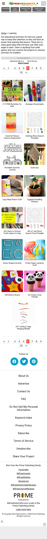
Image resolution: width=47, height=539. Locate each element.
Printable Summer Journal (12, 169)
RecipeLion (23, 481)
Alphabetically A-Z (17, 61)
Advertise (23, 383)
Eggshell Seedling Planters (34, 201)
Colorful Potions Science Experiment (12, 137)
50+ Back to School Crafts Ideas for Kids (12, 232)
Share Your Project (23, 456)
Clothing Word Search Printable (34, 137)
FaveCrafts (24, 469)
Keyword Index (23, 417)
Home (4, 33)
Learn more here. (23, 509)
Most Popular (23, 63)
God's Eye (35, 168)
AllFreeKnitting (23, 477)
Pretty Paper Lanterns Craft (34, 264)
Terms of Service (23, 440)
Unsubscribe (23, 448)
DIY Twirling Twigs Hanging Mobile (23, 328)
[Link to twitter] (24, 361)
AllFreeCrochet (23, 473)
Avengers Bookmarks (35, 104)
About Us (23, 375)
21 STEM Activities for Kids (12, 105)
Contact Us (23, 391)
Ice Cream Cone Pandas (35, 296)
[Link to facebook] (14, 361)
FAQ (23, 399)
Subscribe (23, 433)
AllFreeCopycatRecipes (23, 489)
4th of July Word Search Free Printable (35, 232)
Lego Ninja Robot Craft (12, 200)
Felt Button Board (12, 295)
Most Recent (32, 61)
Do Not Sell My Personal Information (23, 408)
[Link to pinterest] (34, 361)
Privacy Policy (23, 425)
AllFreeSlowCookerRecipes (23, 485)
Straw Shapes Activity (12, 263)
